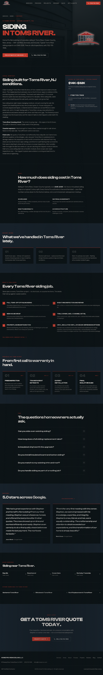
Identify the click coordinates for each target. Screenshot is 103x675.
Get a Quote (72, 3)
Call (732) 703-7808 (40, 55)
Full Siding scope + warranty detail (14, 337)
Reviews (56, 3)
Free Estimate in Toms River (14, 55)
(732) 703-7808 (94, 3)
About (70, 657)
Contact (99, 657)
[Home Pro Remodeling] (6, 3)
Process (38, 3)
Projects (47, 3)
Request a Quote (40, 639)
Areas (64, 657)
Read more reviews (67, 498)
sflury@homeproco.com (40, 662)
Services (29, 3)
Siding (12, 16)
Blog (63, 3)
